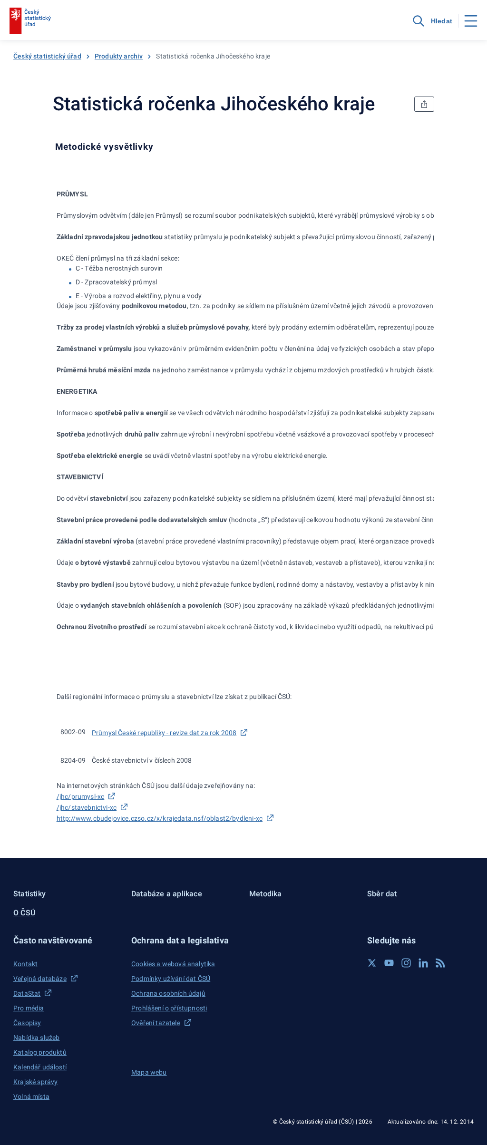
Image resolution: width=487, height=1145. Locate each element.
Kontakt (25, 964)
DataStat (26, 993)
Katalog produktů (40, 1052)
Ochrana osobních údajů (168, 993)
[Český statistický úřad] (30, 21)
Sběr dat (382, 893)
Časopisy (27, 1023)
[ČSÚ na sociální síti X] (372, 963)
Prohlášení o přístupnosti (169, 1008)
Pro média (28, 1008)
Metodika (265, 893)
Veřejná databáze (40, 978)
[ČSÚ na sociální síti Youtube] (389, 963)
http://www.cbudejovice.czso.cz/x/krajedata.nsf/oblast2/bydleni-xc (160, 818)
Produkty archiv (119, 56)
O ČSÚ (24, 912)
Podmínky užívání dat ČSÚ (170, 978)
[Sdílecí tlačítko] (424, 104)
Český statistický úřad (47, 56)
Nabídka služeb (36, 1037)
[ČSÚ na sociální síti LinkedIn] (423, 963)
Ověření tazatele (155, 1023)
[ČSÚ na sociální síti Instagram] (406, 963)
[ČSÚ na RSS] (440, 963)
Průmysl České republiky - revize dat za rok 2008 (164, 733)
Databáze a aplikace (166, 893)
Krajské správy (35, 1082)
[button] (66, 940)
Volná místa (31, 1096)
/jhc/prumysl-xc (81, 796)
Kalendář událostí (40, 1067)
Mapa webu (149, 1072)
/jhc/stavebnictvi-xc (87, 807)
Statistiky (29, 893)
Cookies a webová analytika (173, 964)
